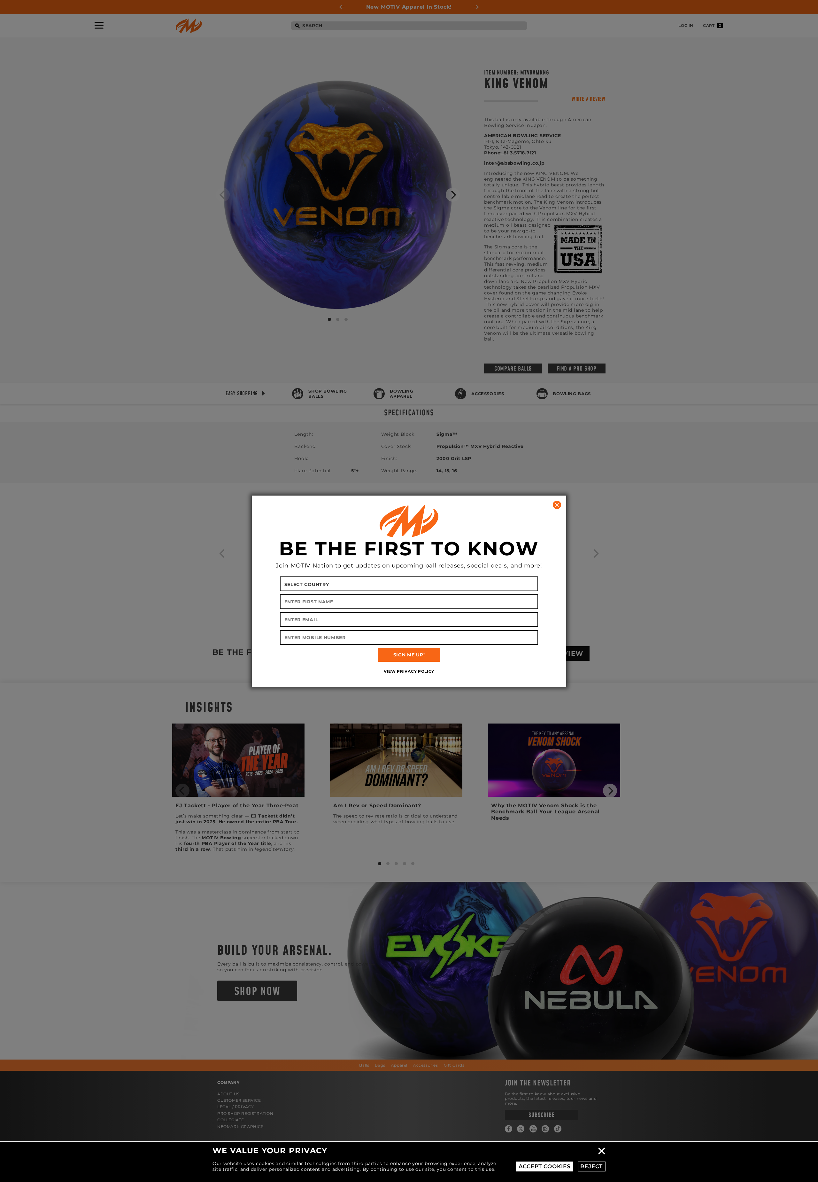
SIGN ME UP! (409, 655)
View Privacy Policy (409, 671)
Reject (591, 1166)
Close (602, 1151)
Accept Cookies (545, 1166)
